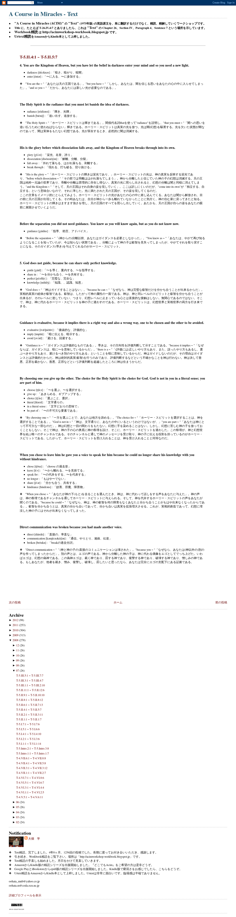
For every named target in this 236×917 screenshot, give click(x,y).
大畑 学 (34, 838)
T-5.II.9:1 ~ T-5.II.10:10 (30, 695)
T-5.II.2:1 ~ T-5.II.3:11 (29, 714)
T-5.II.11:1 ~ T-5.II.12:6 (30, 690)
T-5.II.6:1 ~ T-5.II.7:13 (29, 705)
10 (18, 655)
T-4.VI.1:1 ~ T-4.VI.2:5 (30, 792)
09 (18, 660)
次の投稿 (15, 602)
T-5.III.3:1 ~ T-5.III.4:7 (29, 680)
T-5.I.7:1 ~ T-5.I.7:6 (28, 724)
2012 (16, 620)
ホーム (118, 602)
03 (18, 817)
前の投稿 (221, 602)
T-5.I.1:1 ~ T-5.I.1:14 (28, 743)
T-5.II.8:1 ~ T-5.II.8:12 (29, 700)
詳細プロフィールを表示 (25, 895)
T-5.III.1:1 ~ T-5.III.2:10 (30, 685)
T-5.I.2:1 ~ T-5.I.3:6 (28, 739)
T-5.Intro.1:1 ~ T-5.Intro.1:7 (32, 753)
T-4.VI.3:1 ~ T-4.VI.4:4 (30, 787)
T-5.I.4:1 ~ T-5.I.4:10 (28, 734)
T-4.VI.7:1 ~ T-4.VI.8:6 (30, 778)
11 (18, 650)
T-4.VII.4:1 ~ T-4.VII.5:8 (31, 763)
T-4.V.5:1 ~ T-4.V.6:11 (29, 797)
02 (18, 822)
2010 (16, 630)
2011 (16, 625)
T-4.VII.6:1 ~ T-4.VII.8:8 (31, 758)
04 (18, 812)
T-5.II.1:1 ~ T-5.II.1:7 (28, 719)
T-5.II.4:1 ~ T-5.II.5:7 (38, 57)
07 (18, 670)
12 (18, 645)
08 (18, 665)
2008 (16, 640)
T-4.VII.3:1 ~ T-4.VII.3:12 (31, 768)
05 (18, 807)
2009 (16, 635)
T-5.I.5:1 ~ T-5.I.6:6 (28, 729)
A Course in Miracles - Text (43, 13)
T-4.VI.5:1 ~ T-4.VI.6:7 (30, 782)
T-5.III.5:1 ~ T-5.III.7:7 (29, 675)
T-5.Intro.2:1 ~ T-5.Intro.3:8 (32, 748)
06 (18, 802)
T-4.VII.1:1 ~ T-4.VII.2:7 (31, 773)
